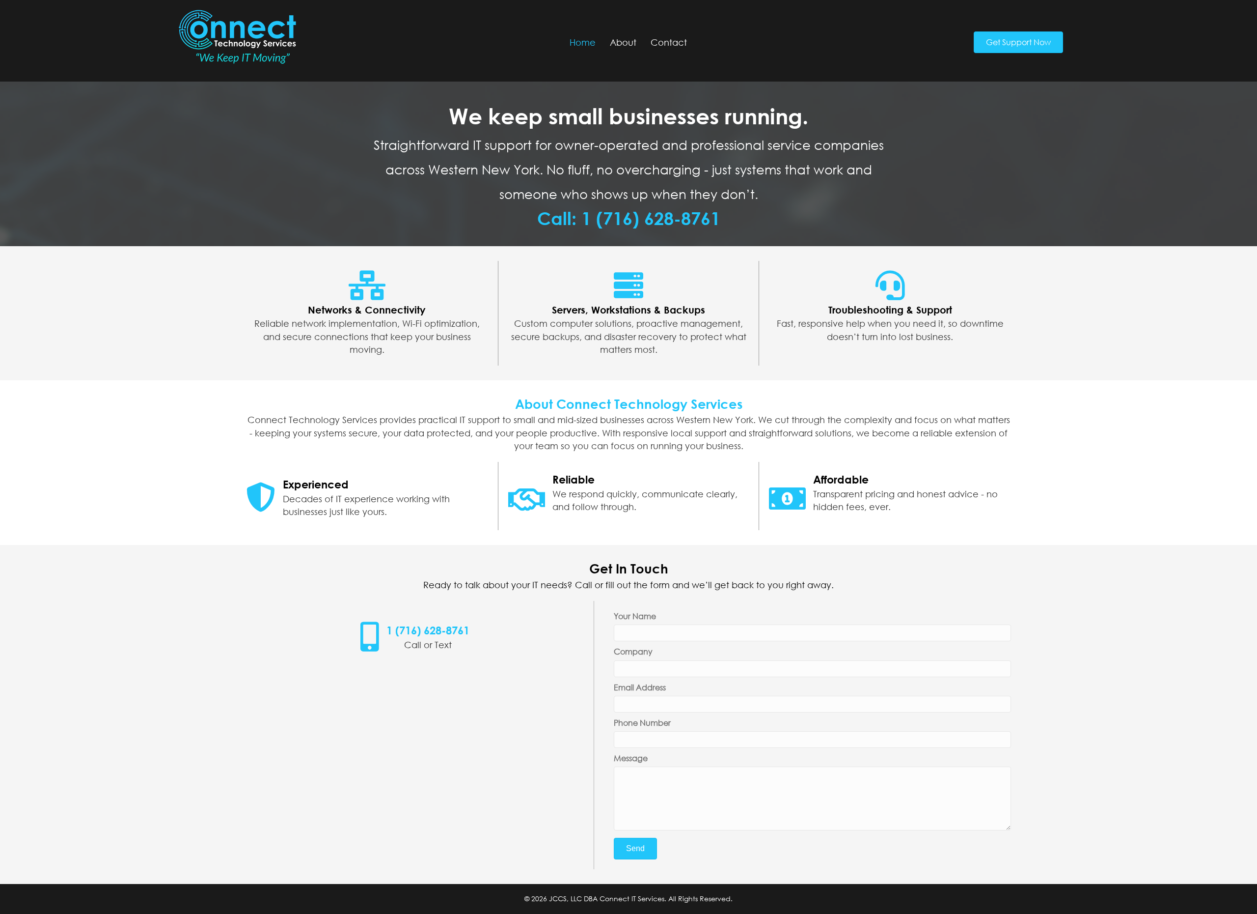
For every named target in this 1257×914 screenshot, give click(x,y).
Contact (669, 42)
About (623, 42)
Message (631, 758)
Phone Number (642, 723)
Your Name (635, 616)
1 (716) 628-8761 (427, 630)
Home (583, 42)
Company (633, 652)
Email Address (640, 687)
